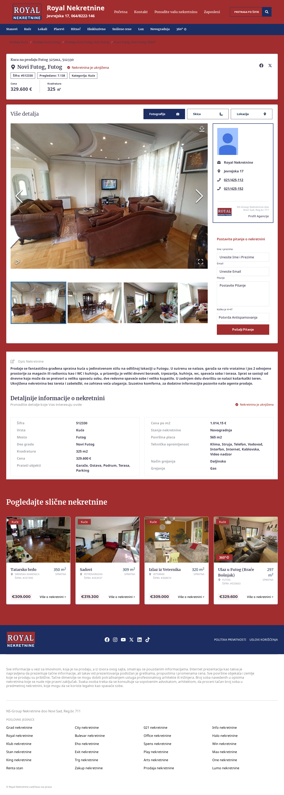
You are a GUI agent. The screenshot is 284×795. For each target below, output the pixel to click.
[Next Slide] (199, 196)
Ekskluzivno (96, 29)
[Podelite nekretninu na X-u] (270, 65)
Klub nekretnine (18, 743)
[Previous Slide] (19, 196)
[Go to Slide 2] (94, 303)
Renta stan (14, 768)
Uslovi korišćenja (263, 640)
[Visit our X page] (131, 639)
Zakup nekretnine (89, 768)
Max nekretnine (224, 752)
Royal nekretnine (19, 735)
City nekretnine (87, 727)
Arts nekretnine (156, 760)
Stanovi (11, 29)
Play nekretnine (156, 752)
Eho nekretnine (87, 743)
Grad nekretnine (19, 727)
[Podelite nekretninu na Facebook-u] (262, 65)
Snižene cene (122, 29)
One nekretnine (224, 760)
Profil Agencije (258, 216)
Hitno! (76, 29)
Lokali (42, 29)
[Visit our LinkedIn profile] (139, 639)
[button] (109, 196)
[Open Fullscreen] (201, 262)
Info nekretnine (224, 727)
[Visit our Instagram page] (115, 639)
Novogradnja (160, 29)
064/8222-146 (83, 15)
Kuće (27, 29)
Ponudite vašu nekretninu (175, 12)
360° (179, 29)
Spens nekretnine (157, 743)
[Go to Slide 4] (207, 303)
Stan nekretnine (18, 752)
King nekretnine (18, 760)
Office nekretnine (157, 735)
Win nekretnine (224, 743)
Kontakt (141, 12)
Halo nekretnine (225, 735)
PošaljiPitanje (243, 329)
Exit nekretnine (87, 752)
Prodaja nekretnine (159, 768)
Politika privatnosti (230, 640)
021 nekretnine (155, 727)
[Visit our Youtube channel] (123, 639)
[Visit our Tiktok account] (147, 639)
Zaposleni (212, 12)
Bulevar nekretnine (90, 735)
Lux (141, 29)
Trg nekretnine (86, 760)
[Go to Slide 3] (151, 303)
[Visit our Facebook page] (107, 639)
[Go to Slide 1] (38, 303)
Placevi (59, 29)
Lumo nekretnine (225, 768)
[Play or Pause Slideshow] (18, 262)
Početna (120, 12)
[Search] (267, 12)
